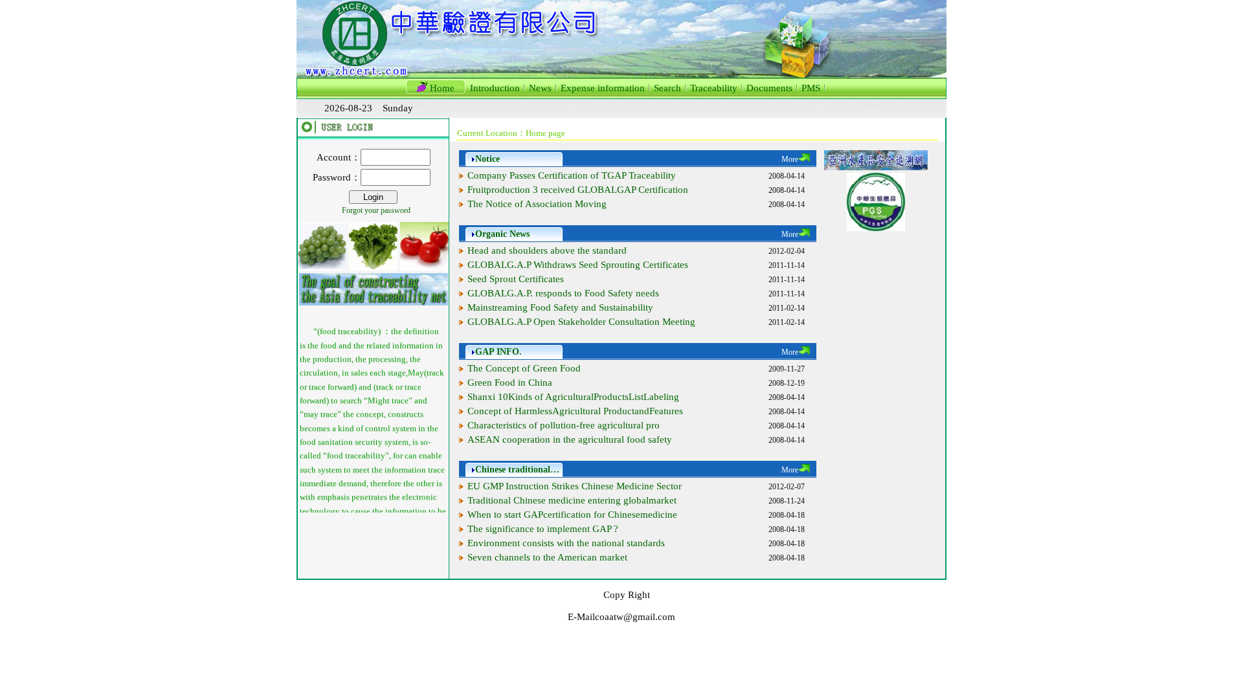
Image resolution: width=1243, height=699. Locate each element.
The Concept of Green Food (524, 368)
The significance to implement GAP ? (542, 529)
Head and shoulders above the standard (547, 250)
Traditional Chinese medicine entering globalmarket (572, 500)
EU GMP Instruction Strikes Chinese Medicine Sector (574, 486)
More (789, 159)
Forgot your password (376, 210)
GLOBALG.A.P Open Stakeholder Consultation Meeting (581, 321)
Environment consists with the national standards (566, 543)
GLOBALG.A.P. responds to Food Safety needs (563, 293)
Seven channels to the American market (547, 557)
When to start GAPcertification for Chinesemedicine (572, 514)
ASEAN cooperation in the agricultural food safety (569, 439)
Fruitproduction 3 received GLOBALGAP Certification (577, 189)
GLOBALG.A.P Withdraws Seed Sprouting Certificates (577, 265)
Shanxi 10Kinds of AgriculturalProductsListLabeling (573, 397)
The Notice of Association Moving (537, 204)
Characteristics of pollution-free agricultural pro (563, 425)
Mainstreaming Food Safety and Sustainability (560, 307)
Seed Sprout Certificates (515, 279)
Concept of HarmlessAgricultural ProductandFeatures (575, 411)
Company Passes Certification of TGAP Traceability (571, 175)
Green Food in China (509, 382)
